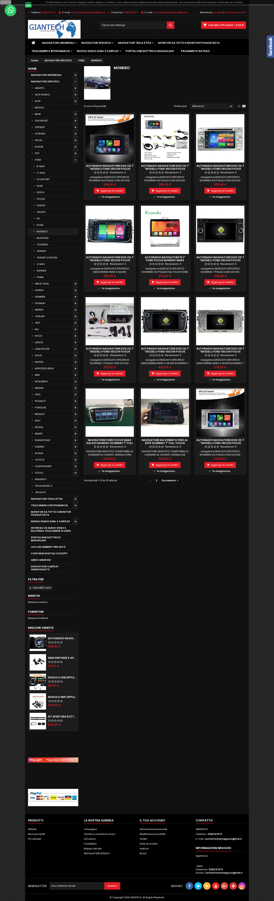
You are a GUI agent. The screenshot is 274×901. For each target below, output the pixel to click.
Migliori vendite (41, 628)
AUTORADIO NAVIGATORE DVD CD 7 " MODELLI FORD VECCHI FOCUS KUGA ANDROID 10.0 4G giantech (220, 443)
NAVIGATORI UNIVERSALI (58, 43)
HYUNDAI (40, 303)
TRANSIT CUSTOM (47, 257)
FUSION (41, 205)
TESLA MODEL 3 (43, 486)
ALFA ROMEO (42, 94)
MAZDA (39, 362)
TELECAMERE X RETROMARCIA (51, 51)
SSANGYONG (42, 440)
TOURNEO (42, 244)
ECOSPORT (43, 179)
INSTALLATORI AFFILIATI (97, 853)
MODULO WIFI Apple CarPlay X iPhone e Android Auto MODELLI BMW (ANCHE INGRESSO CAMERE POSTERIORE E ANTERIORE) (62, 696)
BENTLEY (39, 107)
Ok (5, 2)
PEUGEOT (40, 401)
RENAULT (40, 414)
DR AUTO (40, 492)
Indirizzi (144, 848)
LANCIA (39, 342)
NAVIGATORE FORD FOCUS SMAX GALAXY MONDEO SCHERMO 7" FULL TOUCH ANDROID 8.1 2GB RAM (109, 443)
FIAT (37, 153)
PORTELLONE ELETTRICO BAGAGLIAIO (150, 51)
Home (32, 69)
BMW (38, 114)
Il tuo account (152, 820)
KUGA (40, 225)
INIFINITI (39, 310)
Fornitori (36, 612)
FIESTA (40, 192)
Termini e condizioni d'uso (99, 834)
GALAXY (41, 212)
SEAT (38, 420)
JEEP (37, 323)
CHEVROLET (41, 120)
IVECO (38, 336)
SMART (39, 433)
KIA (37, 329)
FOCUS (41, 199)
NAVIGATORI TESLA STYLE (134, 43)
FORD (38, 160)
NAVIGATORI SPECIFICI (96, 43)
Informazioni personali (153, 829)
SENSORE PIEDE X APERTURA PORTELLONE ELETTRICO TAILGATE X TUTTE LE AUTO (62, 657)
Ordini (143, 839)
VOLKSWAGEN (43, 466)
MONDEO (42, 231)
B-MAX (41, 166)
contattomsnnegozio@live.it (88, 12)
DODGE (39, 146)
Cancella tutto (40, 587)
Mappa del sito (93, 848)
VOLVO (39, 473)
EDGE (40, 186)
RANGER (41, 270)
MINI (37, 375)
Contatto (204, 820)
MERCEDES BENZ (44, 368)
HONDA (39, 290)
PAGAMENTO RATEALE (195, 51)
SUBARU (39, 446)
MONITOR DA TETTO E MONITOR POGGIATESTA (189, 43)
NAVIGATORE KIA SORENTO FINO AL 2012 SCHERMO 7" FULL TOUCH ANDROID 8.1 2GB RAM (165, 443)
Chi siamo (90, 839)
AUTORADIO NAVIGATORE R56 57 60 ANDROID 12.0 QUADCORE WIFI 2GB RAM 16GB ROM (62, 638)
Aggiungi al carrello (109, 190)
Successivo (170, 480)
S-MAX (41, 264)
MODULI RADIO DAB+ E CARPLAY (98, 51)
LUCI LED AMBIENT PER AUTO (48, 547)
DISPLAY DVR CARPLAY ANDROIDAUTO (45, 568)
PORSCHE (40, 407)
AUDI (37, 101)
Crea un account (235, 12)
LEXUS (38, 355)
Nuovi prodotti (36, 834)
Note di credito (149, 843)
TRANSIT (41, 251)
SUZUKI (39, 453)
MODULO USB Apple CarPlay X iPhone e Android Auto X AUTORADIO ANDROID (62, 677)
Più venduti (34, 839)
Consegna (90, 829)
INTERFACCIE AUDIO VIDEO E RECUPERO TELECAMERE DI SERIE (51, 529)
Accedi (218, 12)
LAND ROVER (42, 349)
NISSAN (39, 388)
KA (38, 218)
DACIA (38, 140)
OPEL (38, 394)
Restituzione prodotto (153, 834)
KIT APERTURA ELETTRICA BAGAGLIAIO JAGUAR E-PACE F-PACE (62, 716)
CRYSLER (40, 127)
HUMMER (40, 296)
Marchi (34, 596)
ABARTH (39, 88)
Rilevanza (212, 106)
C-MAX (41, 173)
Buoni (143, 853)
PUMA (40, 277)
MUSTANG (42, 238)
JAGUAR (40, 316)
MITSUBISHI (41, 381)
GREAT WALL (42, 283)
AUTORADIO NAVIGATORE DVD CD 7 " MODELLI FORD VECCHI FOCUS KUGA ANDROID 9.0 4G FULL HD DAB (109, 169)
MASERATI (40, 479)
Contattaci (90, 843)
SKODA (39, 427)
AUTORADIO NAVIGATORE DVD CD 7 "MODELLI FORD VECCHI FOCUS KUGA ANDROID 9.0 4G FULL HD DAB (165, 169)
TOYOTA (40, 459)
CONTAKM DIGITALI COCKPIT (49, 553)
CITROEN (40, 133)
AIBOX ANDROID (41, 560)
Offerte (32, 829)
